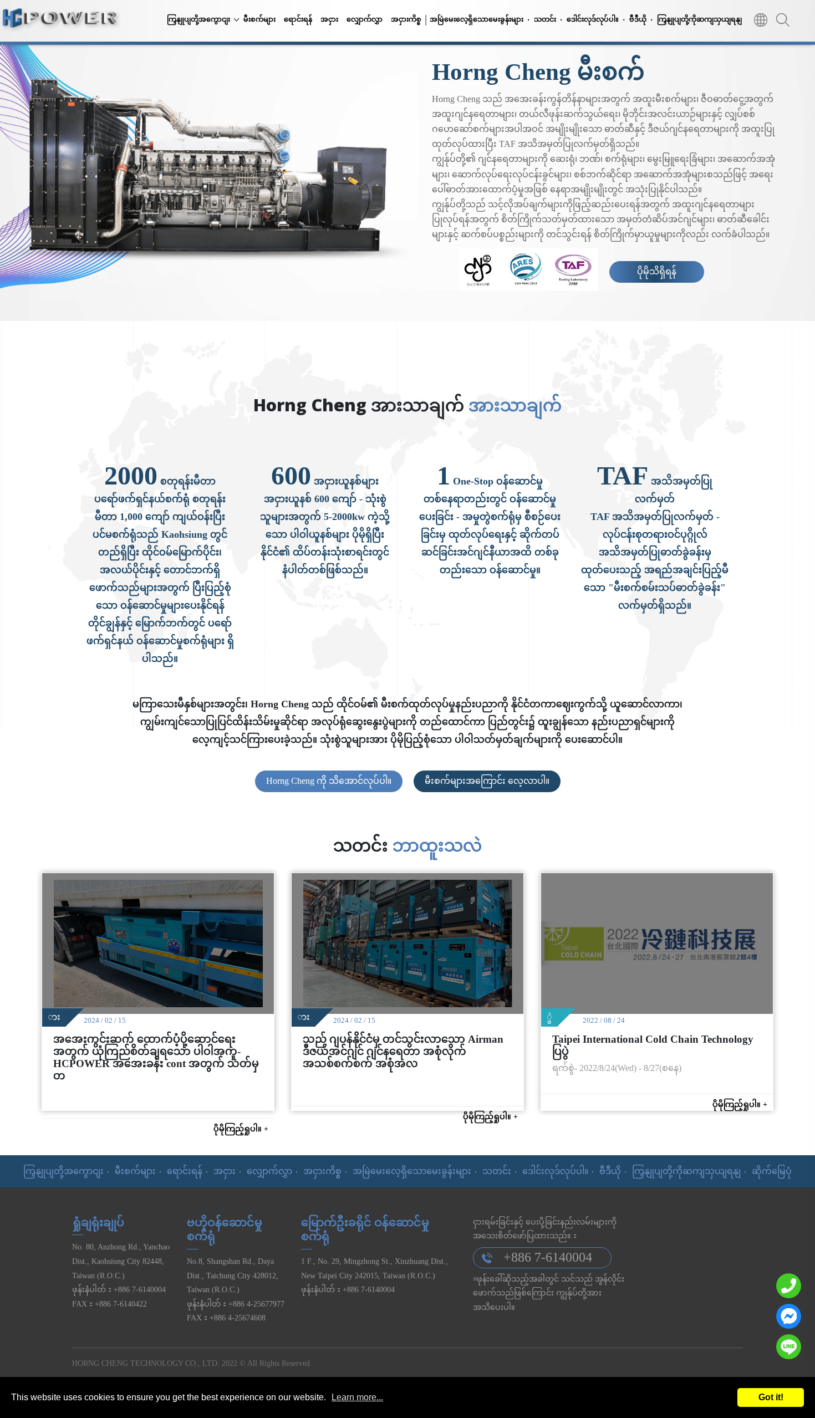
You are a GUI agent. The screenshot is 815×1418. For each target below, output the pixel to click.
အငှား (329, 19)
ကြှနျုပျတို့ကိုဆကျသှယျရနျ (699, 19)
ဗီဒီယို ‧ (641, 19)
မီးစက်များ (259, 19)
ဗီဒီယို (610, 1171)
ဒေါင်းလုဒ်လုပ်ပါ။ (555, 1171)
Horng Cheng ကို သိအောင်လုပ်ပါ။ (328, 780)
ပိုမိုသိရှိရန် (656, 271)
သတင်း (496, 1171)
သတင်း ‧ (548, 19)
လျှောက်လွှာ (365, 19)
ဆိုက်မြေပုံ (772, 1171)
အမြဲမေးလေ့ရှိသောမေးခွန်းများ (412, 1171)
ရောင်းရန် (298, 19)
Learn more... (357, 1397)
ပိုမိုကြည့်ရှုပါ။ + (240, 1128)
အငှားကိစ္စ (406, 19)
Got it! (770, 1397)
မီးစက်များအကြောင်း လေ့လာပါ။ (487, 780)
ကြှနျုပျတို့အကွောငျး (198, 19)
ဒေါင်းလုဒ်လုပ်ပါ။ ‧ (596, 19)
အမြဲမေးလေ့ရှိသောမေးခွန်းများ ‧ (480, 19)
